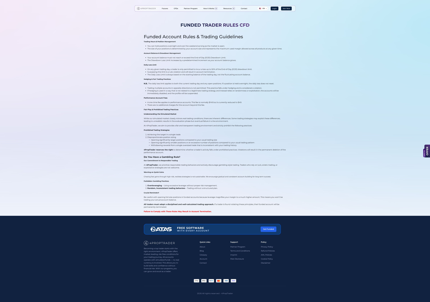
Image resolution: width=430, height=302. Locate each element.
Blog (202, 251)
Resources (227, 8)
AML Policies (266, 255)
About (202, 247)
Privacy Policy (267, 247)
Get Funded (268, 229)
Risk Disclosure (237, 259)
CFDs (176, 8)
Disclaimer (265, 263)
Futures (165, 8)
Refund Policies (268, 251)
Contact (244, 8)
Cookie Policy (267, 259)
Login (274, 8)
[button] (216, 8)
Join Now (286, 8)
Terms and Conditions (240, 251)
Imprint (233, 255)
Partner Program (191, 8)
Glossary (203, 255)
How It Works (208, 8)
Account (203, 259)
